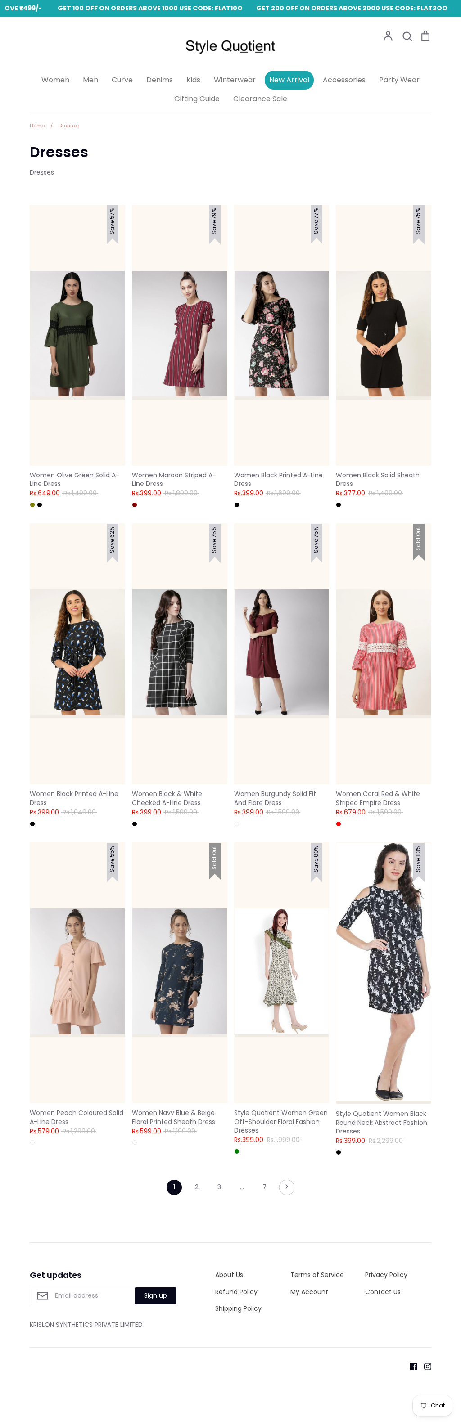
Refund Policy (236, 1291)
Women (55, 80)
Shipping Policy (238, 1308)
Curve (122, 80)
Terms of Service (317, 1274)
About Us (229, 1274)
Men (90, 80)
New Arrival (289, 80)
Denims (159, 80)
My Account (309, 1291)
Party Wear (399, 80)
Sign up (155, 1295)
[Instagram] (424, 1366)
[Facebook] (410, 1366)
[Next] (286, 1189)
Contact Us (383, 1291)
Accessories (344, 80)
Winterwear (235, 80)
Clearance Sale (260, 99)
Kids (193, 80)
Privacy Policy (386, 1274)
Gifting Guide (197, 99)
